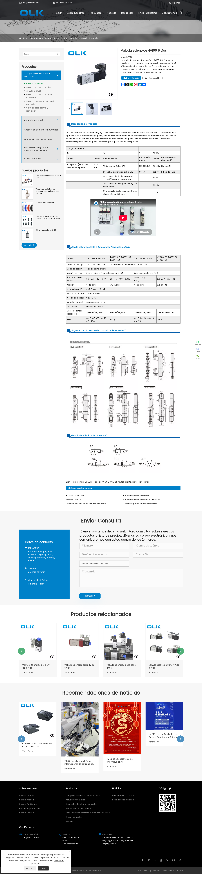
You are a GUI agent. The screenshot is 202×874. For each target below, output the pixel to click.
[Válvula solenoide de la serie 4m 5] (80, 641)
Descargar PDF (154, 78)
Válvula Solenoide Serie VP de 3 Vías (121, 666)
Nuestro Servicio (26, 812)
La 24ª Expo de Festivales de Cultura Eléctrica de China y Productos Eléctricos (120, 736)
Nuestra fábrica (26, 799)
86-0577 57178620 (63, 2)
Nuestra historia (26, 795)
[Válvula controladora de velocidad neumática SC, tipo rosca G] (27, 193)
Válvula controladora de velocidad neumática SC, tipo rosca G (47, 191)
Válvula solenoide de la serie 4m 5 (79, 666)
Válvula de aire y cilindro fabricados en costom (36, 149)
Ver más (28, 245)
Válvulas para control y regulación (37, 109)
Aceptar (43, 868)
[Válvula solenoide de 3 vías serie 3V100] (164, 641)
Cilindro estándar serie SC (46, 230)
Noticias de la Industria (123, 799)
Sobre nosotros (76, 13)
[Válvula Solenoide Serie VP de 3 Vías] (122, 641)
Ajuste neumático (33, 158)
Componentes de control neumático (61, 38)
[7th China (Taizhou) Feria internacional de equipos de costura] (37, 729)
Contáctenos (169, 13)
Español (176, 2)
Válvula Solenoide (89, 38)
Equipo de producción (29, 808)
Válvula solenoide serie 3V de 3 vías (48, 176)
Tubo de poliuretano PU (45, 203)
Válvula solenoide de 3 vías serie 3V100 (162, 666)
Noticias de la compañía (123, 795)
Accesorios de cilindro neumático (41, 129)
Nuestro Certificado (28, 804)
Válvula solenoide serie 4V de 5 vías (37, 666)
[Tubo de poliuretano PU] (27, 207)
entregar (90, 596)
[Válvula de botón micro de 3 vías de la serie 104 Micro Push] (27, 221)
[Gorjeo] (149, 860)
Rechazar (30, 868)
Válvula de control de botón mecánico (39, 96)
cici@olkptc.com (29, 2)
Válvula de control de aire (38, 87)
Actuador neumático (34, 120)
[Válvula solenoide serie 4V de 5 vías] (37, 641)
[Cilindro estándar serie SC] (27, 234)
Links (140, 870)
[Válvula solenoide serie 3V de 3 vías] (27, 180)
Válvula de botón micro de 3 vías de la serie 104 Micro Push (48, 217)
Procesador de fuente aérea (38, 139)
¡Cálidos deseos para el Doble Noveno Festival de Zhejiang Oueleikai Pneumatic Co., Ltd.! (164, 764)
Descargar (127, 13)
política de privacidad (172, 870)
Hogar (58, 13)
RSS (154, 870)
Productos (95, 13)
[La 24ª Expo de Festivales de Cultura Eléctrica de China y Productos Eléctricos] (122, 716)
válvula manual (33, 90)
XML (159, 870)
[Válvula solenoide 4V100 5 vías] (77, 109)
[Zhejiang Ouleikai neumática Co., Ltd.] (31, 12)
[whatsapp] (180, 860)
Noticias (111, 13)
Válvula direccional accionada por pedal (40, 103)
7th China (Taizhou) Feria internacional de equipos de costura (36, 762)
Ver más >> (27, 672)
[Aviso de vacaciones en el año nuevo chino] (80, 728)
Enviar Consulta (147, 13)
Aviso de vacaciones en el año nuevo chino (77, 760)
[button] (21, 651)
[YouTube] (161, 860)
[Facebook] (142, 860)
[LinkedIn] (155, 860)
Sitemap (148, 870)
